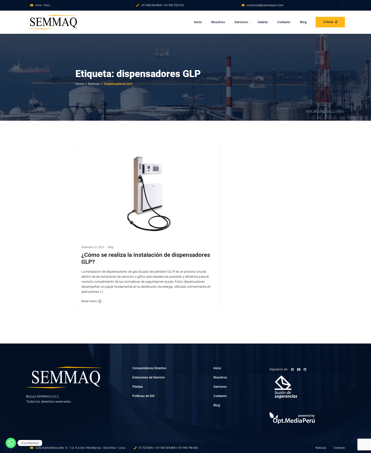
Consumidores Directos (149, 368)
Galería (263, 22)
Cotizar (328, 22)
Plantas (137, 387)
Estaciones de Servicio (148, 377)
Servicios (241, 22)
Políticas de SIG (143, 396)
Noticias (94, 84)
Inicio (198, 22)
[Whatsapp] (11, 443)
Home (79, 84)
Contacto (283, 22)
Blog (303, 22)
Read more (89, 301)
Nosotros (218, 22)
